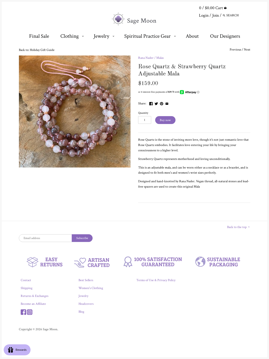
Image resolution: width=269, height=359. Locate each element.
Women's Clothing (91, 288)
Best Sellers (86, 280)
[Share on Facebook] (151, 103)
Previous (235, 49)
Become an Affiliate (33, 304)
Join (215, 15)
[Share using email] (167, 103)
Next (247, 49)
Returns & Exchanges (34, 296)
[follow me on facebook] (23, 312)
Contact (26, 280)
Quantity (143, 113)
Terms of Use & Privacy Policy (155, 280)
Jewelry (83, 296)
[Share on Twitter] (156, 103)
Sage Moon (50, 329)
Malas (160, 58)
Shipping (26, 288)
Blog (81, 312)
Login (204, 15)
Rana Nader (146, 58)
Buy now (165, 120)
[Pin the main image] (161, 103)
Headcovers (86, 304)
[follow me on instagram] (29, 312)
